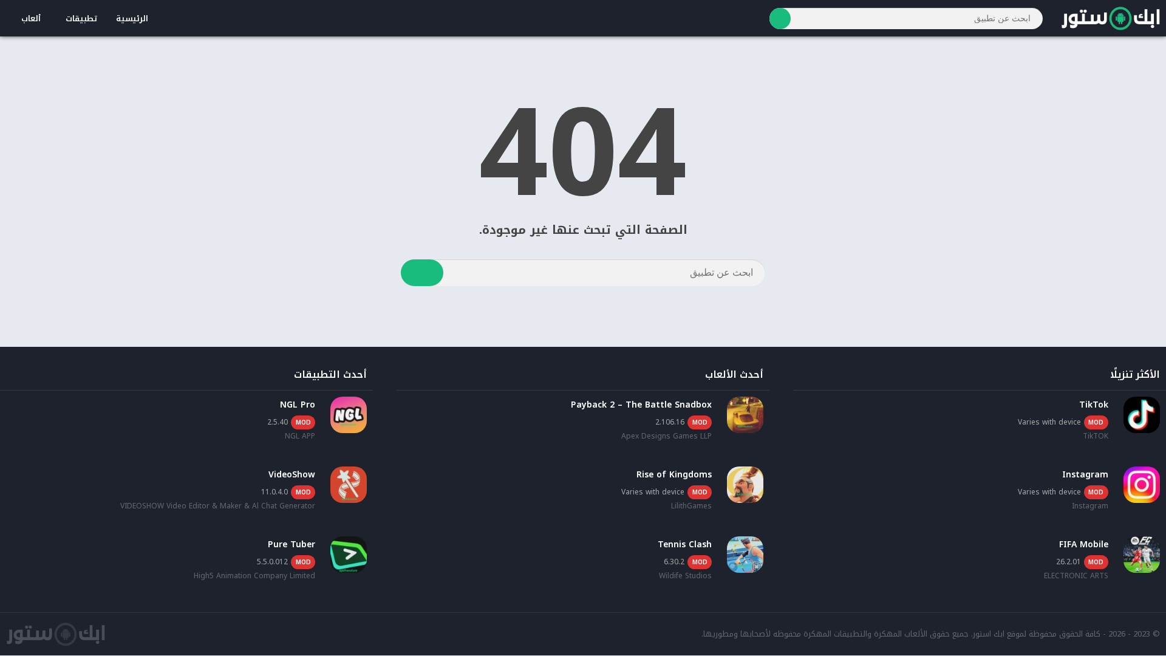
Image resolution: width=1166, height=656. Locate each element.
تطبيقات (81, 18)
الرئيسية (132, 18)
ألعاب (31, 18)
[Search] (780, 18)
